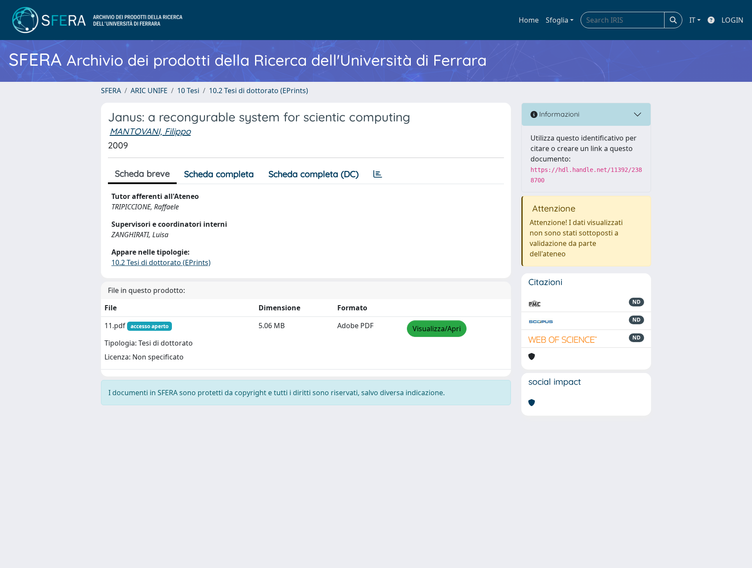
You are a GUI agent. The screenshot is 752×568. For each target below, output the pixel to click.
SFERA (111, 90)
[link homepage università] (97, 20)
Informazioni (558, 114)
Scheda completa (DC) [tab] (314, 173)
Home (529, 20)
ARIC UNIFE (149, 90)
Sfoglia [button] (557, 20)
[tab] (377, 174)
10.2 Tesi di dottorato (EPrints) (258, 90)
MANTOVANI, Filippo (150, 131)
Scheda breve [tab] (142, 173)
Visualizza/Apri (437, 328)
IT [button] (692, 20)
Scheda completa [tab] (219, 173)
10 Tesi (188, 90)
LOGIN (732, 20)
